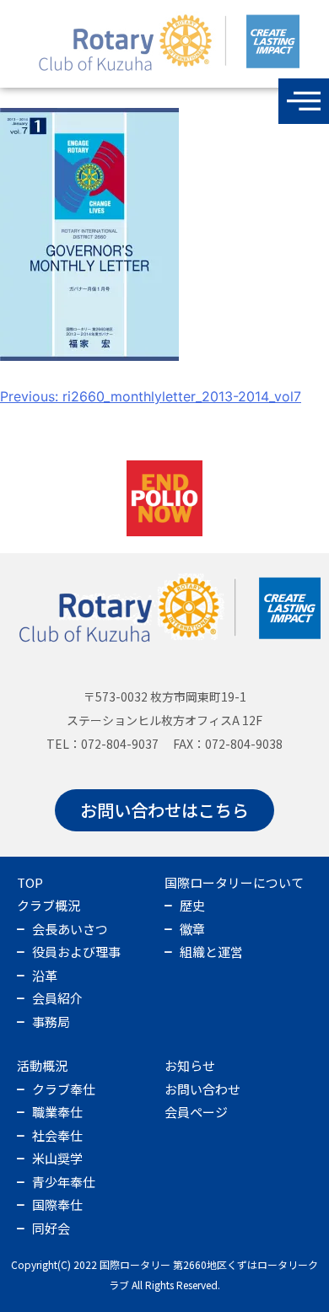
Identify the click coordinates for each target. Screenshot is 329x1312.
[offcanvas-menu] (303, 101)
